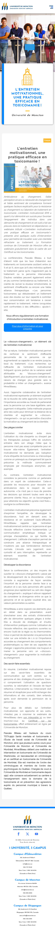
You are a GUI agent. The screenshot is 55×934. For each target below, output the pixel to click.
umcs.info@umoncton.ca (27, 915)
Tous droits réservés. (27, 842)
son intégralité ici (32, 717)
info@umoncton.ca (27, 890)
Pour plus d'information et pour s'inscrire (27, 327)
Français (47, 140)
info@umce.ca (27, 864)
